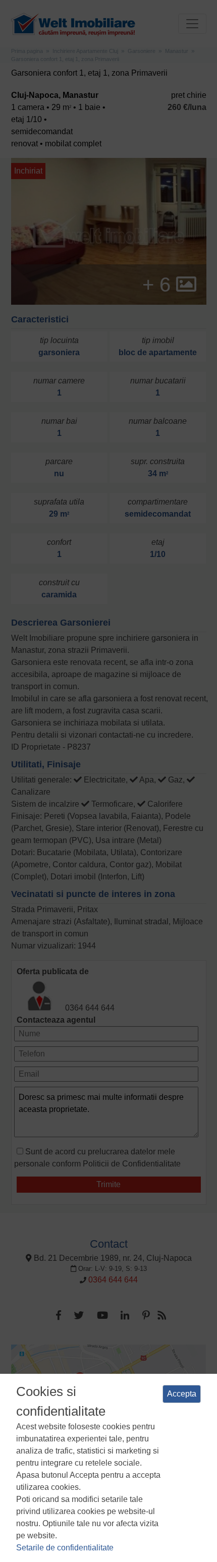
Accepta (181, 1393)
